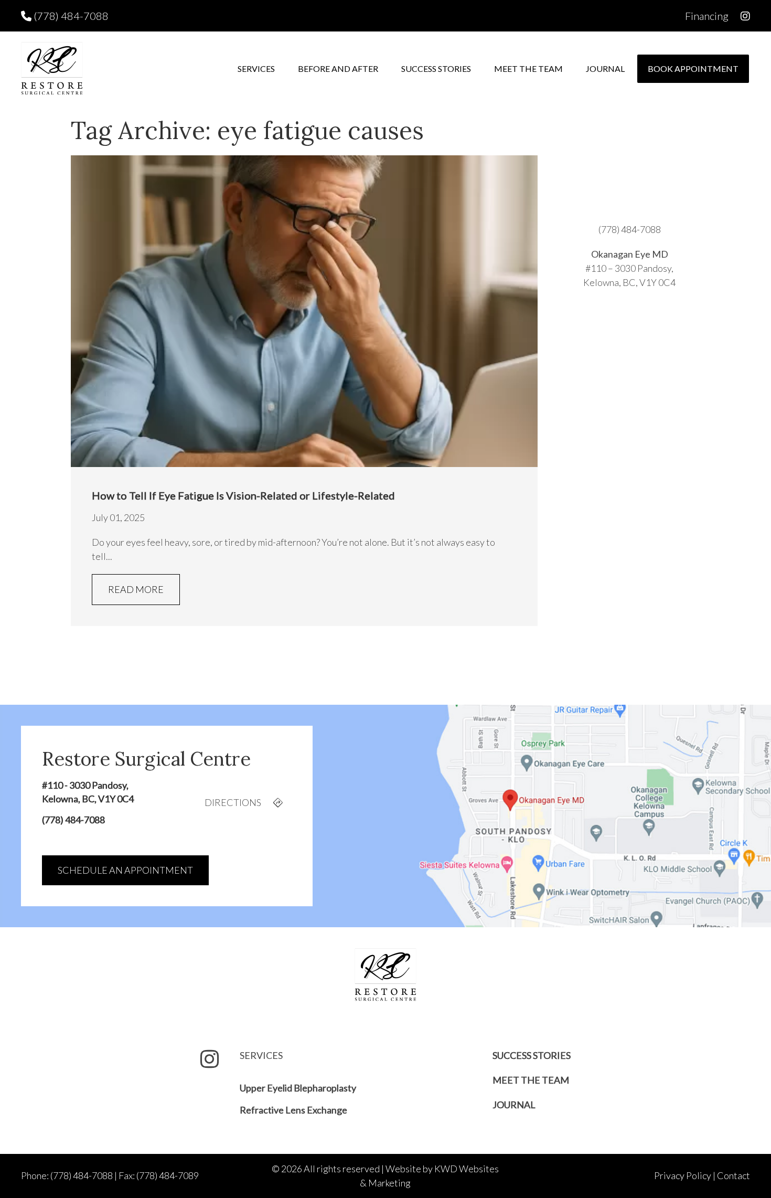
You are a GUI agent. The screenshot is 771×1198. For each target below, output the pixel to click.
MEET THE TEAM (530, 1080)
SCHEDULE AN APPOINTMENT (125, 870)
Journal (605, 68)
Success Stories (436, 68)
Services (256, 68)
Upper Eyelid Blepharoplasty (298, 1088)
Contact (733, 1175)
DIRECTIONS (234, 802)
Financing (707, 15)
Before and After (338, 68)
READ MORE (136, 589)
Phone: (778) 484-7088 (67, 1175)
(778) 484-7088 (70, 15)
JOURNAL (514, 1104)
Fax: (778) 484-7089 (159, 1175)
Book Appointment (693, 68)
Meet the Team (528, 68)
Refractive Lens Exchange (293, 1110)
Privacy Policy (682, 1175)
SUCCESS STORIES (531, 1055)
